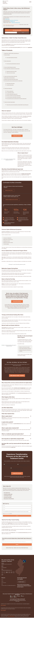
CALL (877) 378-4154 (17, 301)
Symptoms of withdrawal (6, 231)
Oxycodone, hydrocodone (27, 116)
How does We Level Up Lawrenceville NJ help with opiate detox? (16, 98)
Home (4, 24)
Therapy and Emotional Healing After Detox (10, 76)
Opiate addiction (4, 327)
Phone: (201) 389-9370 (11, 616)
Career (2, 581)
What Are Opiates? (7, 54)
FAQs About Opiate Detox (8, 88)
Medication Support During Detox (12, 71)
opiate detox (30, 47)
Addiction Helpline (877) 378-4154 (11, 199)
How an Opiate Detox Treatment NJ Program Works (11, 68)
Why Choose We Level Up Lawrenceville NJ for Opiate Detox (13, 80)
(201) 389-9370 (3, 567)
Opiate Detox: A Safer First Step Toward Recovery (11, 53)
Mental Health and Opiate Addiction (9, 77)
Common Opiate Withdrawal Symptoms (10, 67)
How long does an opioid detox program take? (14, 97)
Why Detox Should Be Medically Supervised (13, 63)
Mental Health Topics (24, 547)
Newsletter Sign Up (21, 581)
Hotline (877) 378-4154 (17, 135)
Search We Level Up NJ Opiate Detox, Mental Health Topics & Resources (17, 104)
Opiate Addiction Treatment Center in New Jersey (12, 24)
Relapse (3, 283)
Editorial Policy (13, 22)
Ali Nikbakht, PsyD (12, 21)
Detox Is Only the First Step (11, 72)
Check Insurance (3, 582)
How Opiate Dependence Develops (12, 57)
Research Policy (18, 22)
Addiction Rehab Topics (9, 547)
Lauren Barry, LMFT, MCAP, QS (14, 20)
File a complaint (3, 605)
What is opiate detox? (10, 91)
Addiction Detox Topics (17, 547)
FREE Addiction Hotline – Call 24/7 (17, 375)
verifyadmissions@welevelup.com (6, 570)
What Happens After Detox (11, 83)
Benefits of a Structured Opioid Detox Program (11, 79)
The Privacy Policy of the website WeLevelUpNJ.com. (8, 585)
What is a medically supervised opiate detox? (13, 95)
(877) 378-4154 (5, 529)
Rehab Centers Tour (9, 190)
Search (3, 539)
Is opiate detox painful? (10, 92)
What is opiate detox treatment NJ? (12, 94)
